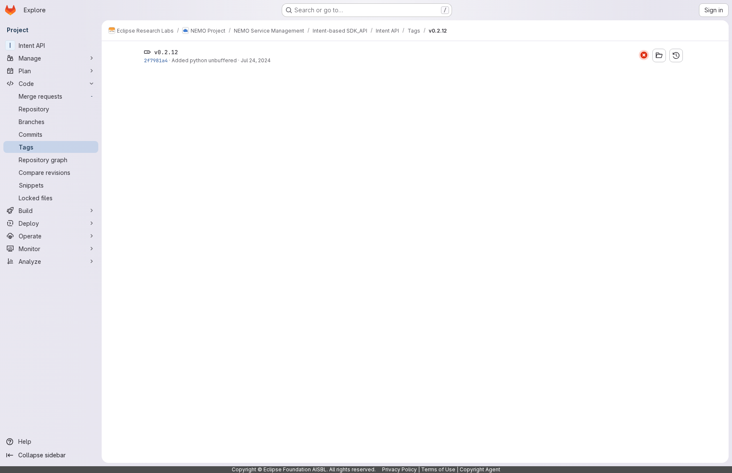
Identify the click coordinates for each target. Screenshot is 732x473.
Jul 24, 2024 (256, 60)
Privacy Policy (399, 469)
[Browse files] (659, 55)
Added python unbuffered (204, 60)
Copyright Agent (480, 469)
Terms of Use (438, 469)
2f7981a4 (156, 60)
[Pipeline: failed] (644, 55)
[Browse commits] (676, 55)
